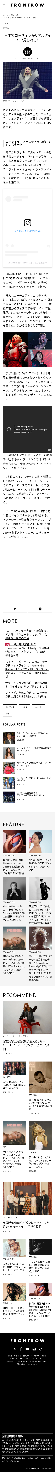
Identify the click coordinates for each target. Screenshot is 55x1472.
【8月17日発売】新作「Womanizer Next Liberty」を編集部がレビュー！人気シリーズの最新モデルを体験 (27, 650)
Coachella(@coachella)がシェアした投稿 (27, 263)
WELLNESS (24, 1359)
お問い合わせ (20, 1364)
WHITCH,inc (35, 1468)
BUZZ (41, 1359)
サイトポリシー (21, 1361)
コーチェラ (10, 707)
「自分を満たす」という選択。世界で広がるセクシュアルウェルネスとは (40, 865)
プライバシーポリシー (37, 1361)
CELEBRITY (13, 1359)
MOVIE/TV (35, 1356)
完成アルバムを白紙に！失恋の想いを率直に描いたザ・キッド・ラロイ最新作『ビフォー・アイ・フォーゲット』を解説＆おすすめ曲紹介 (40, 915)
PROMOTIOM (9, 855)
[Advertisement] (27, 571)
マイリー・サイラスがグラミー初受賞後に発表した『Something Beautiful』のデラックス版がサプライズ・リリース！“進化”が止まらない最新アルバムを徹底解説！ (40, 968)
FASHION (17, 1356)
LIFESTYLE (33, 1359)
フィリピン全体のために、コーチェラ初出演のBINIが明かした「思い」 (26, 694)
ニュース (14, 15)
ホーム (5, 15)
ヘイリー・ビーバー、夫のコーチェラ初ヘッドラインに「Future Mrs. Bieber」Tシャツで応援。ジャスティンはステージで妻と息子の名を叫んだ (27, 669)
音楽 (7, 713)
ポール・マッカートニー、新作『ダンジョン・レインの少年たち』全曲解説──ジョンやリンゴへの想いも (14, 913)
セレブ (24, 707)
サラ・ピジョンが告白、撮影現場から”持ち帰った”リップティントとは (26, 685)
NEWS (9, 1356)
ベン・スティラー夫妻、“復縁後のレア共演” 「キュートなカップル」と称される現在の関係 (27, 634)
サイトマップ (32, 1364)
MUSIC (43, 1356)
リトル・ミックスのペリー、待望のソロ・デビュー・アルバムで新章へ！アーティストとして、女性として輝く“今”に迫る (14, 965)
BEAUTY (26, 1356)
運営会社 (10, 1361)
